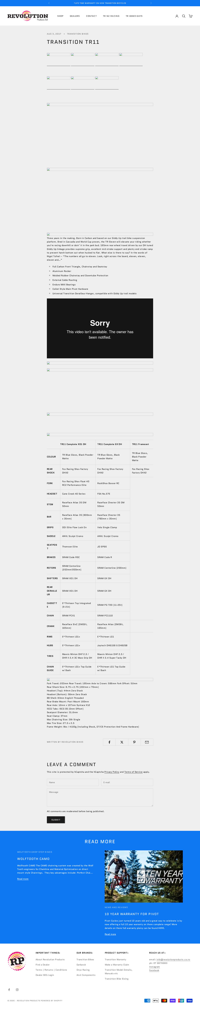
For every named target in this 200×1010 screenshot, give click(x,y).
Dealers (75, 16)
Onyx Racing (83, 969)
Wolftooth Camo (33, 859)
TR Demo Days (134, 16)
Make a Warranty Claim (117, 964)
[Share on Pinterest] (134, 742)
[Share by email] (147, 742)
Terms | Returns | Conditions (51, 969)
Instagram (154, 966)
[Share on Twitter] (122, 742)
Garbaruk (81, 964)
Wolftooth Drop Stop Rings (34, 852)
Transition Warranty (115, 959)
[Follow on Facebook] (9, 989)
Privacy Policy (111, 771)
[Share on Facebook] (109, 742)
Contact (91, 16)
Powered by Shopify (51, 1000)
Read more (23, 878)
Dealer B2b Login (45, 975)
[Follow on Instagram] (17, 989)
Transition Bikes (78, 33)
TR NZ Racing (111, 16)
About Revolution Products (50, 959)
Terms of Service (133, 771)
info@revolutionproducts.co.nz (173, 959)
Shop (60, 16)
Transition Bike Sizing (116, 978)
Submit (55, 819)
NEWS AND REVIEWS (116, 907)
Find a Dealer (43, 964)
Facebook (154, 970)
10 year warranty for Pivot (132, 914)
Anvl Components (86, 975)
